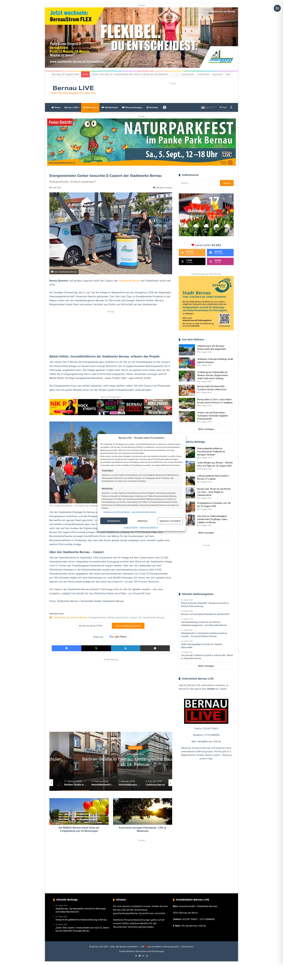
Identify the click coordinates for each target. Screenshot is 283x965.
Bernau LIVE (71, 107)
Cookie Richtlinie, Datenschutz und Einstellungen (141, 951)
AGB (228, 74)
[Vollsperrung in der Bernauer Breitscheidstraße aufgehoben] (187, 349)
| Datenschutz (187, 946)
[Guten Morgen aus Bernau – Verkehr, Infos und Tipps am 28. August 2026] (187, 466)
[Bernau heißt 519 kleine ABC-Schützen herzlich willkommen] (187, 390)
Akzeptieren (113, 520)
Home (57, 107)
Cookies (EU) (203, 74)
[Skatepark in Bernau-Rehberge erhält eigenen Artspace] (187, 363)
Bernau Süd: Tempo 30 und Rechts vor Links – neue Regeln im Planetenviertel (214, 492)
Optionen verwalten (170, 520)
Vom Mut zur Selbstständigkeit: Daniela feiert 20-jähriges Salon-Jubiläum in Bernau (212, 519)
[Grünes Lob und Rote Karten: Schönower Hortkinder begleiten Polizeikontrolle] (187, 416)
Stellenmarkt (111, 107)
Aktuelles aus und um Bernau (71, 617)
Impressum (217, 74)
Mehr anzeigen (206, 429)
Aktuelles (90, 107)
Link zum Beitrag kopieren (128, 625)
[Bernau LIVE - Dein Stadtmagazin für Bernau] (73, 90)
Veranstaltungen (133, 107)
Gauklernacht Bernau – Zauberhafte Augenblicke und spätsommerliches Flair (131, 74)
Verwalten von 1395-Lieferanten (116, 512)
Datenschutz (188, 74)
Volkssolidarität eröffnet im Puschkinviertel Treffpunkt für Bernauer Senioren (211, 451)
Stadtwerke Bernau (129, 280)
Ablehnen (142, 520)
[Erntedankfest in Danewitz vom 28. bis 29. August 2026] (187, 507)
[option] (110, 761)
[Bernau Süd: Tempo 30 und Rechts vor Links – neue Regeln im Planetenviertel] (187, 492)
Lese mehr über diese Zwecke (143, 512)
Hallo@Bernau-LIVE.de (209, 741)
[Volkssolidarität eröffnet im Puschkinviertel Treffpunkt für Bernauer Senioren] (187, 452)
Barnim (111, 748)
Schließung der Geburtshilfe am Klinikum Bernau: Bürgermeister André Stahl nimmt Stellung (212, 375)
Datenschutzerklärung (149, 527)
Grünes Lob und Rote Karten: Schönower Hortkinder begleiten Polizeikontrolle (212, 415)
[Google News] (118, 636)
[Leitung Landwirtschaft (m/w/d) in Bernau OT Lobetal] (187, 479)
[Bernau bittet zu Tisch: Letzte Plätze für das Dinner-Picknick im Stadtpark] (187, 403)
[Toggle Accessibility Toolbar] (277, 8)
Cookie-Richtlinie (131, 527)
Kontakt (153, 107)
